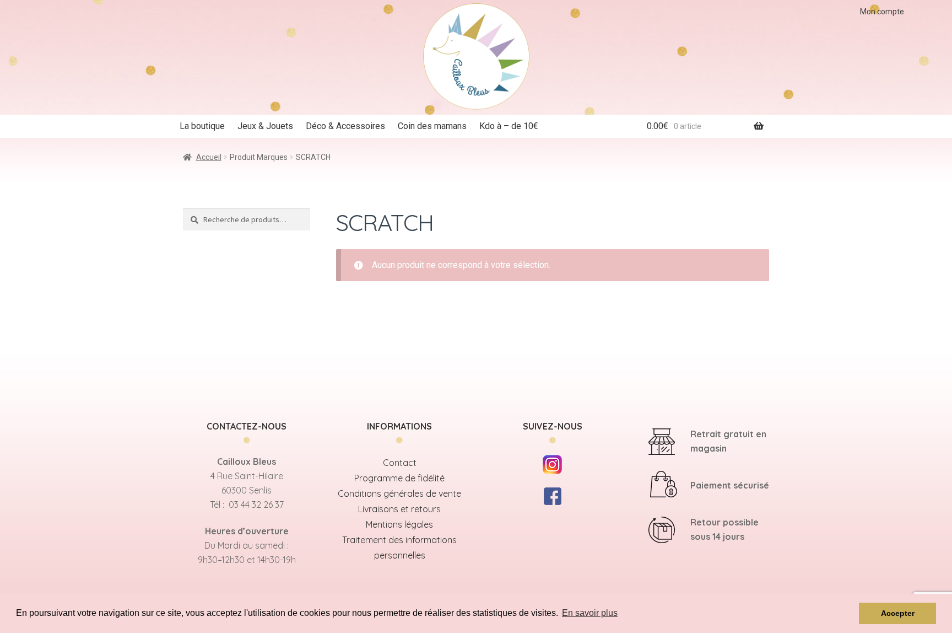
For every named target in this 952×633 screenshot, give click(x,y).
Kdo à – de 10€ (508, 126)
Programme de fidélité (399, 478)
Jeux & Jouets (265, 126)
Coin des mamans (432, 126)
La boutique (202, 126)
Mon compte (882, 11)
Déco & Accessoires (345, 126)
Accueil (208, 157)
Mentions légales (399, 524)
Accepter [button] (898, 613)
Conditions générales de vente (399, 493)
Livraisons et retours (399, 508)
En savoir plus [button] (590, 613)
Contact (399, 462)
